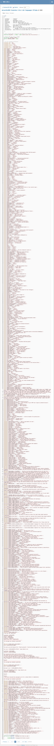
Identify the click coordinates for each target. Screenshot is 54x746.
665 (2, 716)
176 (2, 190)
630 (2, 676)
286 (2, 299)
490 (2, 529)
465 (2, 496)
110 (2, 124)
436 (2, 456)
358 (2, 371)
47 (2, 61)
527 (2, 567)
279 (2, 292)
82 (2, 96)
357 (2, 370)
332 (2, 345)
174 (2, 188)
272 (2, 285)
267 (2, 280)
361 (2, 374)
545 (2, 586)
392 (2, 412)
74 (2, 88)
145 (2, 159)
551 (2, 594)
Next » (26, 741)
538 (2, 579)
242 (2, 255)
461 (2, 491)
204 (2, 218)
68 (2, 82)
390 (2, 410)
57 (2, 71)
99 (2, 113)
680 (2, 731)
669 (2, 720)
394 (2, 414)
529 (2, 570)
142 (2, 156)
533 (2, 574)
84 (2, 98)
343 (2, 356)
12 (2, 26)
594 (2, 640)
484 (2, 520)
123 (2, 137)
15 (2, 29)
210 (2, 224)
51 (2, 65)
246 (2, 259)
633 (2, 679)
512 (2, 552)
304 (2, 317)
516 (2, 556)
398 (2, 418)
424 (2, 444)
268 (2, 281)
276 (2, 289)
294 (2, 307)
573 (2, 617)
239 (2, 252)
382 (2, 402)
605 (2, 651)
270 (2, 283)
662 (2, 713)
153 (2, 167)
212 (2, 226)
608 (2, 654)
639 (2, 685)
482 (2, 518)
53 (2, 67)
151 (2, 165)
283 (2, 296)
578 (2, 622)
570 (2, 614)
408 (2, 428)
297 (2, 310)
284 (2, 297)
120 (2, 134)
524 (2, 564)
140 (2, 154)
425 (2, 445)
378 (2, 397)
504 (2, 543)
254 (2, 267)
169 (2, 183)
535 (2, 576)
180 (2, 194)
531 (2, 572)
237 (2, 250)
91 (2, 105)
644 (2, 691)
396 (2, 416)
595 (2, 641)
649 (2, 697)
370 (2, 383)
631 (2, 677)
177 (2, 191)
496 (2, 535)
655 (2, 705)
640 (2, 686)
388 (2, 408)
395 (2, 415)
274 (2, 287)
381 (2, 401)
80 (2, 94)
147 (2, 161)
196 (2, 210)
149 (2, 163)
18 (2, 32)
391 (2, 411)
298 (2, 311)
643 (2, 690)
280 (2, 293)
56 (2, 70)
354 (2, 367)
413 (2, 433)
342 (2, 355)
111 (2, 125)
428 (2, 448)
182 (2, 196)
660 (2, 711)
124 (2, 138)
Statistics (16, 7)
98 (2, 112)
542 (2, 583)
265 (2, 278)
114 (2, 128)
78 (2, 92)
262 (2, 275)
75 (2, 89)
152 (2, 166)
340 (2, 353)
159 (2, 173)
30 (2, 44)
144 (2, 158)
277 (2, 290)
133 (2, 147)
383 (2, 403)
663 (2, 714)
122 (2, 136)
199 (2, 213)
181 (2, 195)
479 (2, 513)
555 (2, 598)
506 (2, 545)
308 (2, 321)
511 (2, 551)
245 (2, 258)
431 (2, 451)
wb (23, 10)
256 (2, 269)
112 (2, 126)
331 (2, 344)
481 (2, 516)
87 (2, 101)
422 (2, 442)
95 (2, 109)
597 (2, 643)
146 (2, 160)
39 (2, 53)
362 (2, 375)
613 (2, 659)
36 (2, 50)
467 (2, 498)
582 (2, 627)
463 (2, 493)
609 (2, 655)
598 (2, 644)
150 (2, 164)
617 (2, 663)
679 (2, 730)
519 (2, 559)
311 (2, 324)
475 (2, 509)
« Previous (5, 741)
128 (2, 142)
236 (2, 249)
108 (2, 122)
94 (2, 108)
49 (2, 63)
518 (2, 558)
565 (2, 609)
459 (2, 487)
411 (2, 431)
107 (2, 121)
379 (2, 399)
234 (2, 247)
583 (2, 628)
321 (2, 334)
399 (2, 419)
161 (2, 175)
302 (2, 315)
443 (2, 463)
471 (2, 503)
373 (2, 386)
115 (2, 129)
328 (2, 341)
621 (2, 667)
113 (2, 127)
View (4, 13)
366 (2, 379)
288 (2, 301)
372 (2, 385)
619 (2, 665)
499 (2, 538)
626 (2, 672)
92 (2, 106)
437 (2, 457)
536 (2, 577)
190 (2, 204)
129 (2, 143)
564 (2, 608)
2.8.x (19, 10)
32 (2, 46)
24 (2, 38)
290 (2, 303)
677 (2, 728)
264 (2, 277)
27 (2, 41)
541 (2, 582)
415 (2, 435)
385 (2, 405)
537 (2, 578)
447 (2, 467)
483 (2, 519)
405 (2, 425)
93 (2, 107)
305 (2, 318)
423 (2, 443)
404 (2, 424)
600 (2, 646)
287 (2, 300)
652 (2, 702)
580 (2, 624)
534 (2, 575)
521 (2, 561)
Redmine (23, 745)
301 (2, 314)
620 (2, 666)
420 (2, 440)
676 (2, 727)
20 (2, 34)
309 (2, 322)
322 (2, 335)
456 (2, 484)
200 (2, 214)
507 (2, 546)
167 (2, 181)
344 (2, 357)
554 (2, 597)
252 (2, 265)
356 (2, 369)
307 (2, 320)
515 (2, 555)
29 (2, 43)
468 (2, 499)
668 (2, 719)
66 (2, 80)
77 (2, 91)
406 (2, 426)
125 (2, 139)
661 (2, 712)
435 (2, 455)
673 (2, 724)
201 (2, 215)
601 (2, 647)
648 (2, 696)
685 (2, 736)
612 (2, 658)
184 (2, 198)
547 (2, 589)
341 (2, 354)
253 (2, 266)
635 (2, 681)
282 (2, 295)
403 (2, 423)
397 (2, 417)
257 (2, 270)
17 (2, 31)
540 (2, 581)
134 (2, 148)
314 (2, 327)
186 (2, 200)
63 (2, 77)
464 (2, 495)
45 (2, 59)
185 (2, 199)
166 (2, 180)
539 (2, 580)
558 (2, 602)
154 (2, 168)
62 (2, 76)
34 (2, 48)
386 (2, 406)
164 (2, 178)
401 (2, 421)
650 (2, 699)
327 (2, 340)
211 (2, 225)
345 (2, 358)
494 (2, 533)
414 (2, 434)
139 (2, 153)
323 (2, 336)
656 (2, 706)
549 (2, 592)
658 (2, 708)
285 (2, 298)
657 (2, 707)
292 (2, 305)
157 (2, 171)
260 (2, 273)
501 (2, 540)
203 (2, 217)
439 (2, 459)
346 (2, 359)
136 (2, 150)
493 (2, 532)
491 (2, 530)
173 (2, 187)
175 (2, 189)
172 (2, 186)
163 (2, 177)
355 (2, 368)
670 (2, 721)
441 (2, 461)
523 (2, 563)
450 (2, 473)
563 (2, 607)
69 (2, 83)
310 (2, 323)
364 (2, 377)
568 (2, 612)
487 (2, 524)
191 (2, 205)
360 (2, 373)
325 (2, 338)
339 (2, 352)
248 (2, 261)
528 (2, 569)
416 (2, 436)
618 (2, 664)
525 (2, 565)
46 (2, 60)
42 (2, 56)
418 (2, 438)
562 (2, 606)
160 (2, 174)
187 (2, 201)
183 (2, 197)
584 (2, 629)
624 (2, 670)
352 (2, 365)
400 (2, 420)
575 (2, 619)
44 (2, 58)
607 (2, 653)
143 (2, 157)
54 (2, 68)
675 (2, 726)
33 (2, 47)
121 (2, 135)
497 (2, 536)
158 (2, 172)
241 (2, 254)
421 (2, 441)
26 (2, 40)
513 (2, 553)
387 (2, 407)
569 (2, 613)
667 (2, 718)
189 (2, 203)
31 (2, 45)
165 (2, 179)
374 (2, 387)
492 (2, 531)
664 (2, 715)
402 (2, 422)
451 (2, 476)
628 (2, 674)
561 (2, 605)
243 (2, 256)
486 (2, 522)
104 (2, 118)
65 (2, 79)
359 (2, 372)
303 (2, 316)
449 (2, 471)
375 (2, 388)
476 (2, 510)
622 (2, 668)
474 (2, 508)
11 (2, 25)
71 (2, 85)
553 (2, 596)
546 (2, 587)
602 (2, 648)
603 (2, 649)
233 (2, 246)
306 (2, 319)
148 (2, 162)
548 (2, 591)
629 (2, 675)
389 (2, 409)
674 (2, 725)
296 (2, 309)
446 (2, 466)
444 (2, 464)
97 (2, 111)
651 (2, 700)
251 (2, 264)
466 (2, 497)
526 (2, 566)
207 (2, 221)
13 (2, 27)
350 (2, 363)
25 (2, 39)
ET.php (35, 10)
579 (2, 623)
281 (2, 294)
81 (2, 95)
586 (2, 632)
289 (2, 302)
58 (2, 72)
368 (2, 381)
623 (2, 669)
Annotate (12, 13)
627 (2, 673)
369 (2, 382)
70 (2, 84)
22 (2, 36)
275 (2, 288)
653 (2, 703)
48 (2, 62)
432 (2, 452)
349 (2, 362)
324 (2, 337)
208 (2, 222)
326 (2, 339)
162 (2, 176)
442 (2, 462)
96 (2, 110)
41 (2, 55)
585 (2, 630)
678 (2, 729)
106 (2, 120)
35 (2, 49)
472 (2, 504)
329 (2, 342)
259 (2, 272)
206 (2, 220)
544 (2, 585)
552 (2, 595)
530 (2, 571)
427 (2, 447)
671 (2, 722)
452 (2, 477)
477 (2, 511)
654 (2, 704)
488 (2, 526)
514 (2, 554)
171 (2, 185)
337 (2, 350)
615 (2, 661)
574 (2, 618)
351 (2, 364)
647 (2, 695)
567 (2, 611)
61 (2, 75)
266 (2, 279)
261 (2, 274)
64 (2, 78)
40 (2, 54)
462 (2, 492)
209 (2, 223)
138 (2, 152)
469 (2, 500)
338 (2, 351)
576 (2, 620)
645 (2, 693)
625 (2, 671)
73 (2, 87)
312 (2, 325)
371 (2, 384)
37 (2, 51)
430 (2, 450)
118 (2, 132)
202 (2, 216)
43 (2, 57)
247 (2, 260)
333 (2, 346)
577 (2, 621)
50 (2, 64)
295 (2, 308)
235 (2, 248)
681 (2, 732)
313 (2, 326)
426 (2, 446)
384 (2, 404)
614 (2, 660)
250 (2, 263)
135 (2, 149)
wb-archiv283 (6, 10)
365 (2, 378)
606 (2, 652)
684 (2, 735)
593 (2, 639)
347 (2, 360)
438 (2, 458)
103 (2, 117)
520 (2, 560)
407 (2, 427)
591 (2, 637)
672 (2, 723)
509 (2, 549)
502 (2, 541)
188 (2, 202)
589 (2, 635)
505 (2, 544)
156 (2, 170)
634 (2, 680)
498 (2, 537)
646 (2, 694)
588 (2, 634)
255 (2, 268)
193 (2, 207)
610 (2, 656)
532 (2, 573)
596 (2, 642)
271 (2, 284)
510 (2, 550)
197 (2, 211)
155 (2, 169)
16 (2, 30)
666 (2, 717)
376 (2, 391)
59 (2, 73)
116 (2, 130)
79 (2, 93)
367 (2, 380)
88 (2, 102)
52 (2, 66)
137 (2, 151)
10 (2, 24)
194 (2, 208)
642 (2, 689)
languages (28, 10)
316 (2, 329)
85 (2, 99)
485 (2, 521)
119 (2, 133)
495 (2, 534)
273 (2, 286)
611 (2, 657)
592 (2, 638)
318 (2, 331)
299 (2, 312)
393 (2, 413)
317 (2, 330)
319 (2, 332)
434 (2, 454)
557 (2, 601)
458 (2, 486)
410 (2, 430)
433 (2, 453)
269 (2, 282)
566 (2, 610)
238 (2, 251)
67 (2, 81)
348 (2, 361)
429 (2, 449)
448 (2, 469)
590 (2, 636)
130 (2, 144)
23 (2, 37)
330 (2, 343)
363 (2, 376)
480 (2, 514)
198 (2, 212)
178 (2, 192)
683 (2, 734)
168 (2, 182)
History (7, 13)
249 (2, 262)
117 (2, 131)
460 (2, 489)
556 (2, 599)
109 (2, 123)
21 (2, 35)
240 (2, 253)
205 (2, 219)
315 (2, 328)
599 (2, 645)
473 (2, 506)
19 (2, 33)
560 (2, 604)
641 (2, 688)
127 (2, 141)
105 (2, 119)
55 (2, 69)
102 (2, 116)
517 (2, 557)
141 (2, 155)
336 (2, 349)
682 (2, 733)
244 (2, 257)
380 (2, 400)
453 (2, 478)
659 (2, 710)
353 (2, 366)
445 (2, 465)
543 (2, 584)
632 (2, 678)
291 (2, 304)
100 (2, 114)
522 (2, 562)
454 (2, 479)
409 (2, 429)
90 (2, 104)
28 (2, 42)
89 (2, 103)
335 (2, 348)
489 (2, 528)
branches (14, 10)
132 (2, 146)
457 (2, 485)
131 (2, 145)
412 (2, 432)
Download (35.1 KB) (7, 7)
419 (2, 439)
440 (2, 460)
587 (2, 633)
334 (2, 347)
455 (2, 481)
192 (2, 206)
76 (2, 90)
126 (2, 140)
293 (2, 306)
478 (2, 512)
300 (2, 313)
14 (2, 28)
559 (2, 603)
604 (2, 650)
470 (2, 501)
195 (2, 209)
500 (2, 539)
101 (2, 115)
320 (2, 333)
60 (2, 74)
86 (2, 100)
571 (2, 615)
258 (2, 271)
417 (2, 437)
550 (2, 593)
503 (2, 542)
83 (2, 97)
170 (2, 184)
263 (2, 276)
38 (2, 52)
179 (2, 193)
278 (2, 291)
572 (2, 616)
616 (2, 662)
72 (2, 86)
